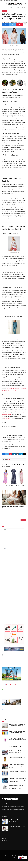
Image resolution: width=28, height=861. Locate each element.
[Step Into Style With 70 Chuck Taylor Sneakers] (5, 828)
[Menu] (2, 3)
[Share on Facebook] (5, 24)
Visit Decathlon (14, 0)
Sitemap (15, 857)
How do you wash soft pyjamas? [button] (10, 426)
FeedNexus (7, 418)
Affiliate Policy (7, 855)
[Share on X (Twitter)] (12, 24)
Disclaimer (4, 842)
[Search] (26, 3)
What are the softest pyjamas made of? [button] (12, 429)
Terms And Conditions (6, 845)
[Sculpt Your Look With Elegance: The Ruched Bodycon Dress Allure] (5, 773)
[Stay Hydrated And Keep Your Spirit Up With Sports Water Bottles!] (5, 732)
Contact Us (4, 840)
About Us (4, 838)
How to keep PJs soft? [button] (8, 431)
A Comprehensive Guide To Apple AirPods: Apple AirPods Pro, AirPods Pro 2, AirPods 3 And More (17, 787)
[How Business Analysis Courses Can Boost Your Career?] (5, 821)
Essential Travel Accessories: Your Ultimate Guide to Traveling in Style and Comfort (17, 766)
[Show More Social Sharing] (25, 24)
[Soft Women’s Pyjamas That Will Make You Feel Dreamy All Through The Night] (14, 36)
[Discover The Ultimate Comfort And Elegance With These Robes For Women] (14, 497)
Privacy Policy (22, 855)
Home (3, 7)
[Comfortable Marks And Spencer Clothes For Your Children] (5, 752)
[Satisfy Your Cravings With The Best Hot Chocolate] (5, 759)
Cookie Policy (15, 855)
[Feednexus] (14, 4)
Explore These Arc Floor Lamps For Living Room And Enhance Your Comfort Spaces (17, 725)
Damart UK (4, 10)
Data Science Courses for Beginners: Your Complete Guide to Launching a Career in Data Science (17, 780)
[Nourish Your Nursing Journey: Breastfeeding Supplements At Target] (5, 739)
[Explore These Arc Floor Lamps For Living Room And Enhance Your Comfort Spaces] (5, 725)
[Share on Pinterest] (19, 24)
